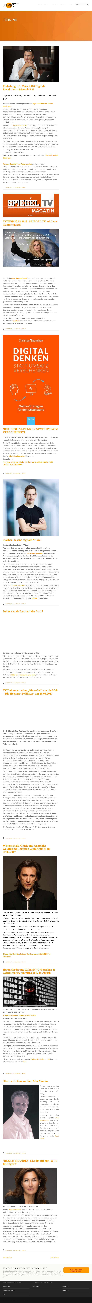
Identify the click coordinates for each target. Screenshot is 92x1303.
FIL (49, 1059)
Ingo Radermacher (20, 125)
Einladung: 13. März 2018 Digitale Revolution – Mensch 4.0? (24, 88)
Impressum (65, 1286)
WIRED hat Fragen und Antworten (22, 675)
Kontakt (70, 4)
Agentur (38, 4)
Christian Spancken (35, 553)
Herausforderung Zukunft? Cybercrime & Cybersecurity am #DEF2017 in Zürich (29, 971)
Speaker (55, 4)
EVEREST (16, 321)
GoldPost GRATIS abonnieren (76, 1270)
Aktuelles (63, 4)
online (34, 598)
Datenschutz (65, 1290)
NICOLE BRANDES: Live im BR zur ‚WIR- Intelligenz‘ (30, 1162)
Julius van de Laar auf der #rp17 (23, 611)
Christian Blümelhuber (9, 1290)
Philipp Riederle (37, 1059)
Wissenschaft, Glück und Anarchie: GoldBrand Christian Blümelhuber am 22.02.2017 (26, 849)
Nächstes (55, 1257)
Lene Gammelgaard (19, 278)
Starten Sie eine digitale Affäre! (22, 539)
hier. (25, 1062)
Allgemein (16, 187)
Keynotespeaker (15, 1209)
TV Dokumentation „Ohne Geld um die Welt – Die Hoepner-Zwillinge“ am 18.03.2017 (30, 692)
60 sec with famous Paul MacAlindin (25, 1081)
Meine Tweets (36, 1286)
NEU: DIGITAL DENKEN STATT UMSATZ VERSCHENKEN (30, 430)
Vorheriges (7, 1257)
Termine (23, 187)
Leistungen (47, 4)
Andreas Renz (6, 1286)
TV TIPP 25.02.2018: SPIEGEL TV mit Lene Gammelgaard (30, 223)
